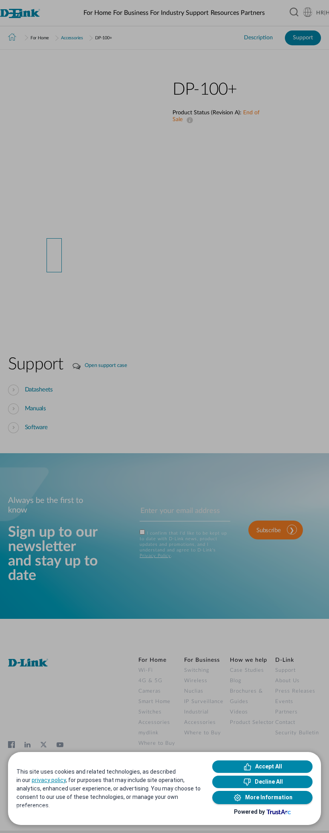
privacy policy (49, 780)
